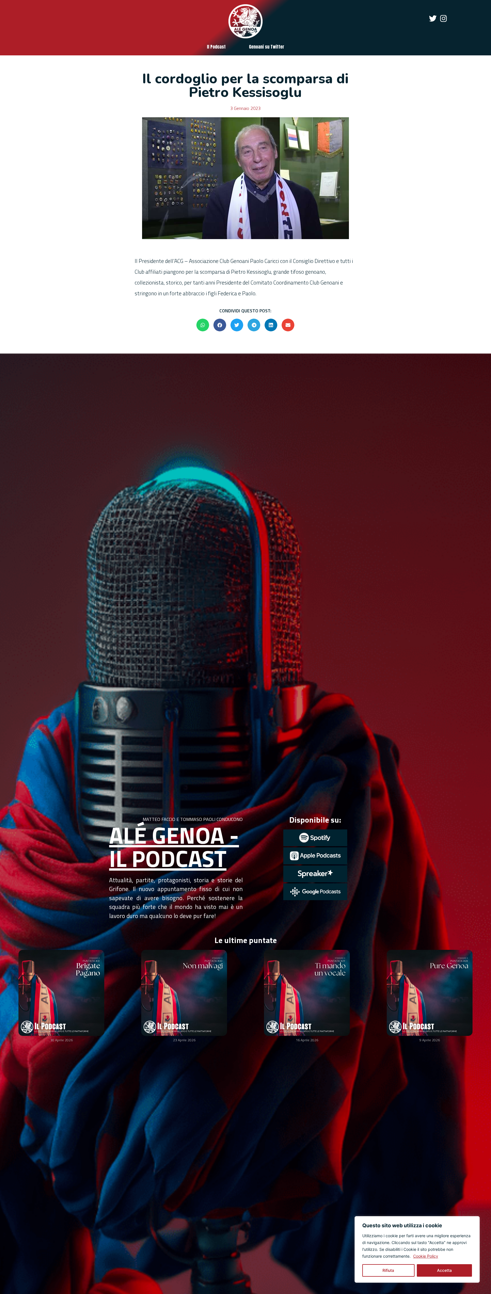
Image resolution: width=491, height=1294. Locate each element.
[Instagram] (443, 18)
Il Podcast (216, 46)
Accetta (444, 1270)
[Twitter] (433, 18)
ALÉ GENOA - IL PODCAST (174, 846)
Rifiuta (388, 1270)
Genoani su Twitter (266, 46)
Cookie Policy (425, 1256)
